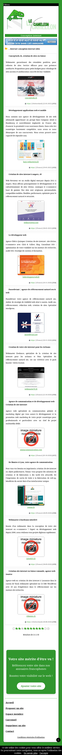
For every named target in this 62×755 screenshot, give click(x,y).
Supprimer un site (16, 725)
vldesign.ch (31, 616)
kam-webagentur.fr (31, 162)
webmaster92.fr (31, 389)
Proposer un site (15, 708)
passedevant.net (31, 334)
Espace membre (14, 713)
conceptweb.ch (31, 98)
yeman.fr (31, 507)
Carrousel (11, 719)
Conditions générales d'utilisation (31, 737)
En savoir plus (30, 753)
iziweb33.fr (31, 558)
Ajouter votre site (31, 686)
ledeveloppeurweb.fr (31, 277)
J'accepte (44, 753)
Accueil (10, 702)
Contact (10, 731)
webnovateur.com (31, 222)
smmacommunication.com (31, 450)
